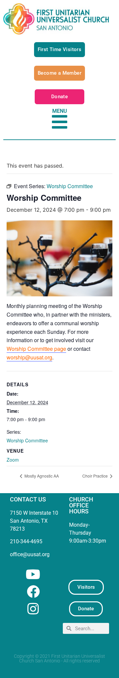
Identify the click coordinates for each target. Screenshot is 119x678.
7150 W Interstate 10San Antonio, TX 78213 (34, 521)
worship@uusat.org (29, 357)
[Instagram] (33, 608)
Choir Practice (95, 476)
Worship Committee (27, 440)
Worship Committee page (36, 348)
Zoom (13, 459)
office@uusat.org (30, 554)
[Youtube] (33, 574)
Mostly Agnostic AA (41, 476)
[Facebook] (33, 591)
